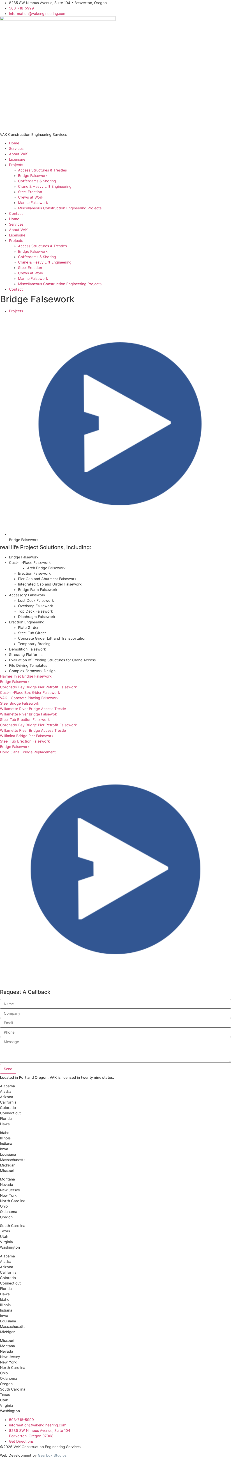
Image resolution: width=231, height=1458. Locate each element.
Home (14, 143)
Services (16, 148)
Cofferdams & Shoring (37, 181)
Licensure (17, 159)
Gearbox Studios (52, 1455)
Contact (16, 213)
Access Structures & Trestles (42, 170)
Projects (16, 164)
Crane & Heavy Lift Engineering (45, 186)
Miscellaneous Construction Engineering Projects (60, 208)
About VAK (18, 154)
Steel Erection (30, 192)
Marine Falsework (33, 202)
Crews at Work (30, 197)
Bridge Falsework (33, 175)
